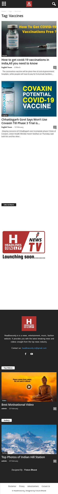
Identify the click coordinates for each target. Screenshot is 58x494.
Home (3, 11)
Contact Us (46, 486)
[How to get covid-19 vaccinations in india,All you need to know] (29, 39)
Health (4, 56)
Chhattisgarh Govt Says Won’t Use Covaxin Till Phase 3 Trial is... (24, 121)
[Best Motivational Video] (29, 387)
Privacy (22, 486)
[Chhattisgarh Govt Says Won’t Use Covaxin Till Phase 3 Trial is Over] (29, 99)
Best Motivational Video (17, 405)
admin (4, 408)
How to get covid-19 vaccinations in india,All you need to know (25, 61)
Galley (4, 453)
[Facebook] (26, 354)
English (4, 115)
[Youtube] (32, 354)
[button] (53, 4)
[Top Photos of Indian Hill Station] (29, 439)
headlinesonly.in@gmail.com (34, 348)
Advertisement (33, 486)
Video (4, 400)
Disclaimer (12, 486)
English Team (6, 67)
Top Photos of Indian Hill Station (23, 457)
